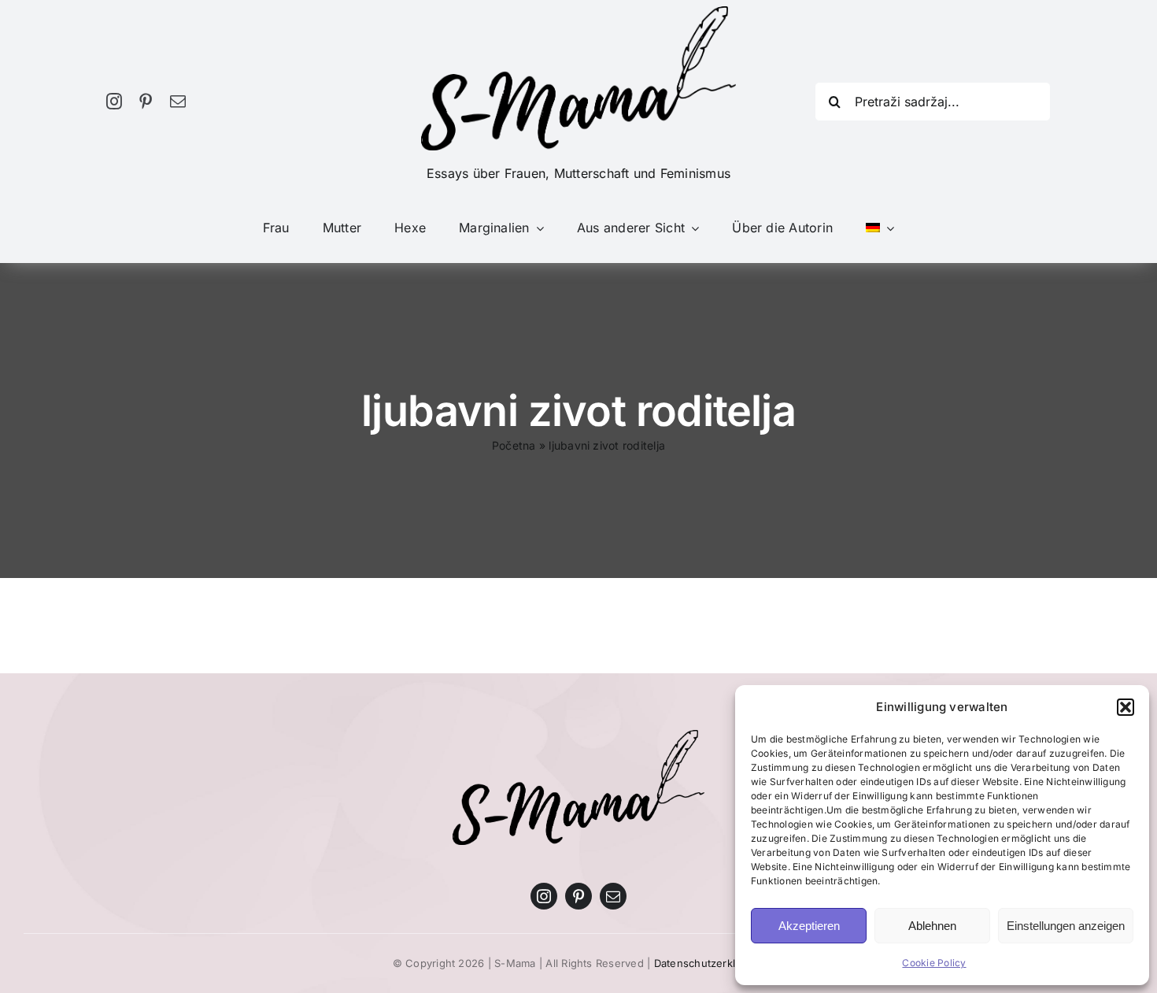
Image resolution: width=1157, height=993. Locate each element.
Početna (514, 445)
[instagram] (114, 101)
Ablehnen (932, 925)
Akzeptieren (809, 925)
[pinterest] (145, 101)
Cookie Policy (934, 963)
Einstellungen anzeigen (1066, 925)
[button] (1125, 707)
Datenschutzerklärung (709, 963)
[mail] (178, 101)
